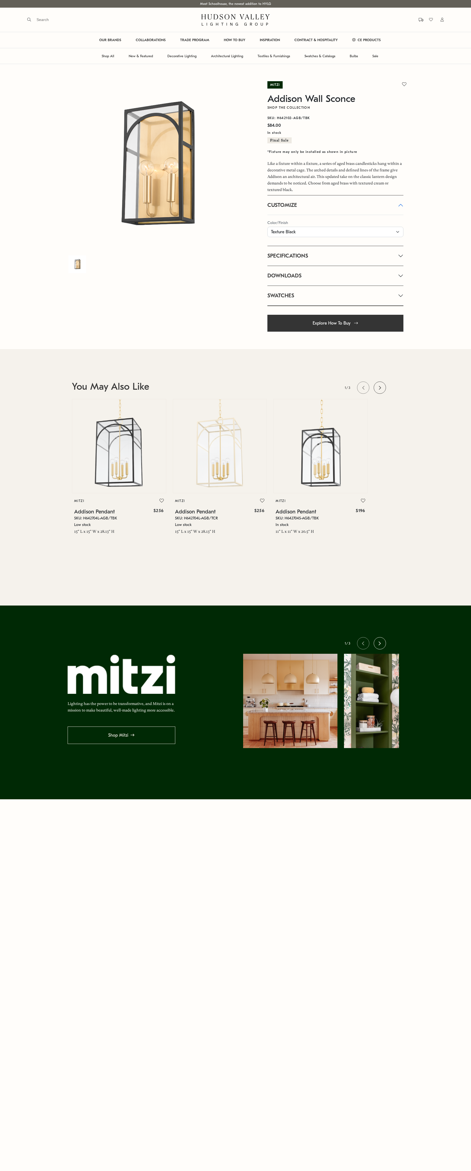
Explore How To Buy (332, 323)
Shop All (108, 56)
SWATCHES (280, 295)
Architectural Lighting (227, 56)
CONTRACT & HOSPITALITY (316, 40)
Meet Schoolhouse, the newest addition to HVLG (235, 4)
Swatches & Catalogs (319, 56)
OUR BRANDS (110, 40)
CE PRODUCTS (369, 40)
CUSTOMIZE (282, 205)
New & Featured (141, 56)
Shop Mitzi (118, 735)
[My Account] (439, 19)
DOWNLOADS (284, 276)
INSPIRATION (270, 40)
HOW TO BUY (234, 40)
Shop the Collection (288, 108)
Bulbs (354, 56)
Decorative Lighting (182, 56)
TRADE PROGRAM (194, 40)
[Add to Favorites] (161, 501)
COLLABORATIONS (151, 40)
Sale (375, 56)
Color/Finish (277, 222)
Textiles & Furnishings (274, 56)
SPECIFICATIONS (287, 256)
